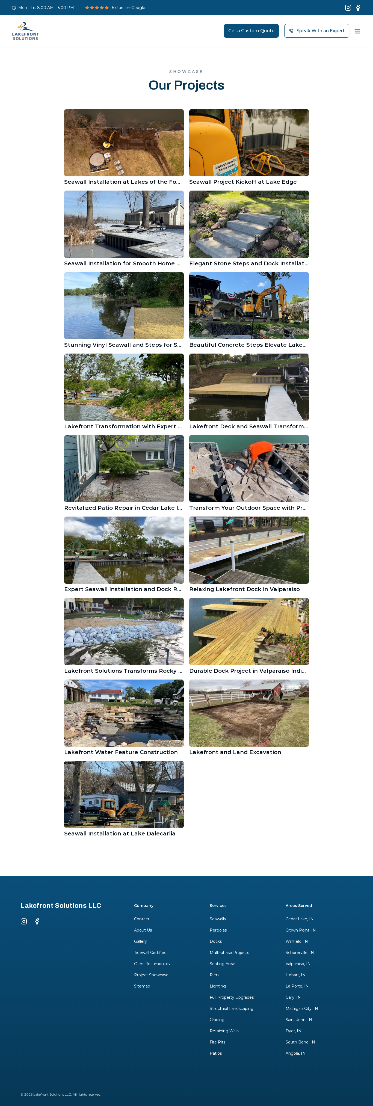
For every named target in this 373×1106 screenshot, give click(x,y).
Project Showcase (151, 974)
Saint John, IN (299, 1019)
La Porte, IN (297, 986)
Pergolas (218, 930)
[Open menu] (357, 31)
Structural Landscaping (231, 1008)
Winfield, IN (297, 941)
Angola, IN (296, 1053)
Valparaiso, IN (298, 963)
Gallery (140, 941)
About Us (143, 930)
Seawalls (218, 919)
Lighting (218, 986)
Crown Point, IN (301, 930)
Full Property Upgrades (232, 997)
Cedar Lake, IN (300, 919)
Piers (214, 974)
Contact (141, 919)
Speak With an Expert (321, 30)
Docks (216, 941)
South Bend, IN (300, 1042)
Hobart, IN (296, 974)
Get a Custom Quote (251, 30)
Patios (216, 1053)
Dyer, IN (293, 1030)
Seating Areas (223, 963)
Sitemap (142, 986)
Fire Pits (217, 1042)
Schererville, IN (300, 952)
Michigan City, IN (302, 1008)
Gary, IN (293, 997)
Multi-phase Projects (229, 952)
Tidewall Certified (150, 952)
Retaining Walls (224, 1030)
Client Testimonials (152, 963)
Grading (217, 1019)
